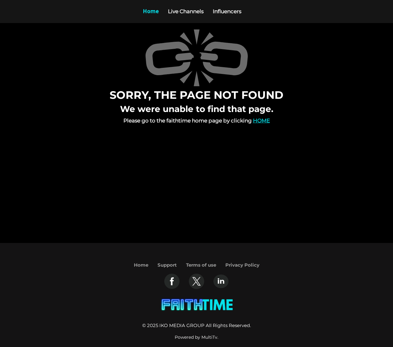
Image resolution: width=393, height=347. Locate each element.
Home (261, 121)
